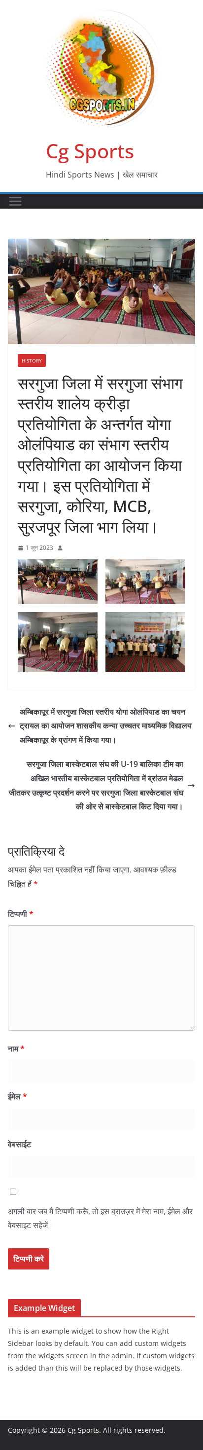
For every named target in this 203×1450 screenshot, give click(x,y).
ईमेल (17, 1096)
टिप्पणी (21, 913)
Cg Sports (90, 150)
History (32, 360)
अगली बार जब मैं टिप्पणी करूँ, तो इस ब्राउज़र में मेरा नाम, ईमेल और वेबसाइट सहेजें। (100, 1218)
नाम (16, 1048)
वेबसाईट (19, 1144)
